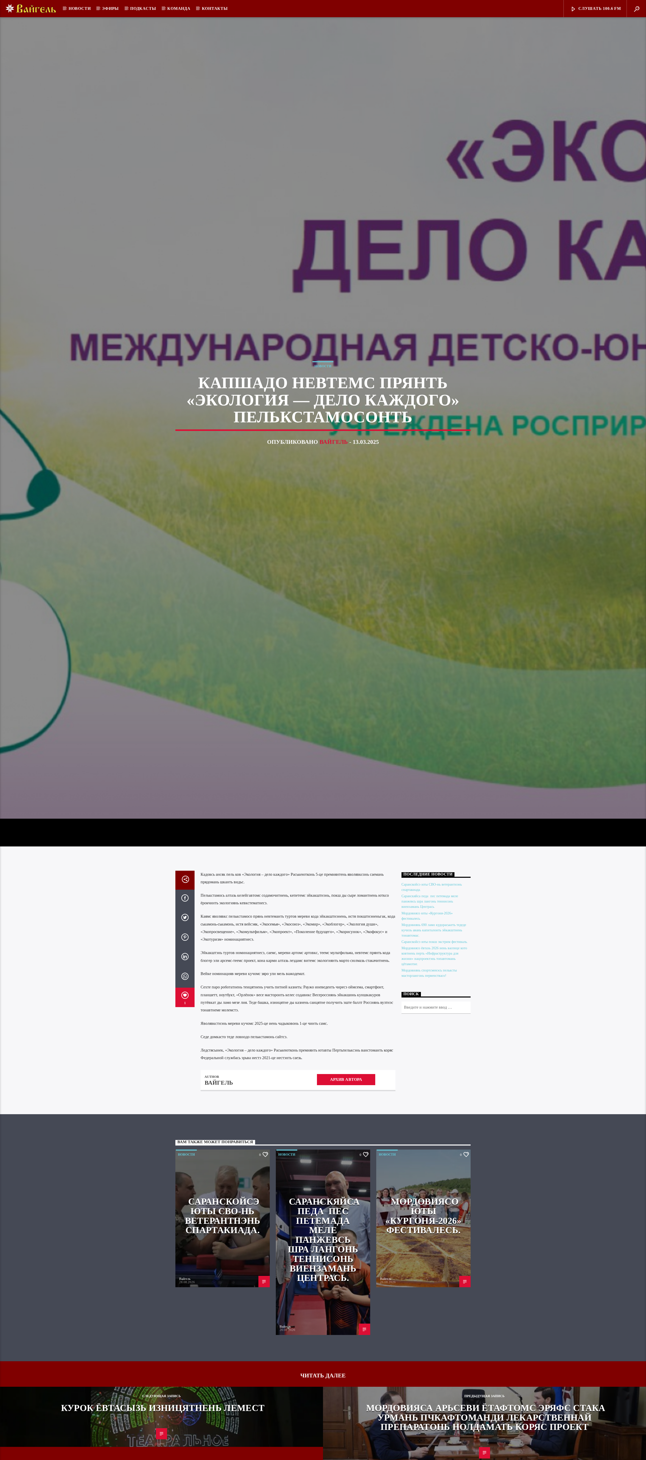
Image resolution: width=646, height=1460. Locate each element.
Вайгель (333, 448)
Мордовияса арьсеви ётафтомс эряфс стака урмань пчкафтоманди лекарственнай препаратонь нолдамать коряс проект (485, 1431)
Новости (80, 8)
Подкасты (143, 8)
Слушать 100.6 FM (599, 8)
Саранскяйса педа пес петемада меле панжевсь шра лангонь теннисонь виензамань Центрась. (429, 915)
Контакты (215, 8)
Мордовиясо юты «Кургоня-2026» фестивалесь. (423, 1229)
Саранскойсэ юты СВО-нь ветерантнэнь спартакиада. (222, 1229)
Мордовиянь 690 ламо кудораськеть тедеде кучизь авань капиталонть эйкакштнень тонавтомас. (433, 944)
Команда (179, 8)
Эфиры (110, 8)
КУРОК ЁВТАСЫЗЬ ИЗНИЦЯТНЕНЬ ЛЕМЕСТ (163, 1422)
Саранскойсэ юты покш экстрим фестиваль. (434, 956)
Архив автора (346, 1093)
